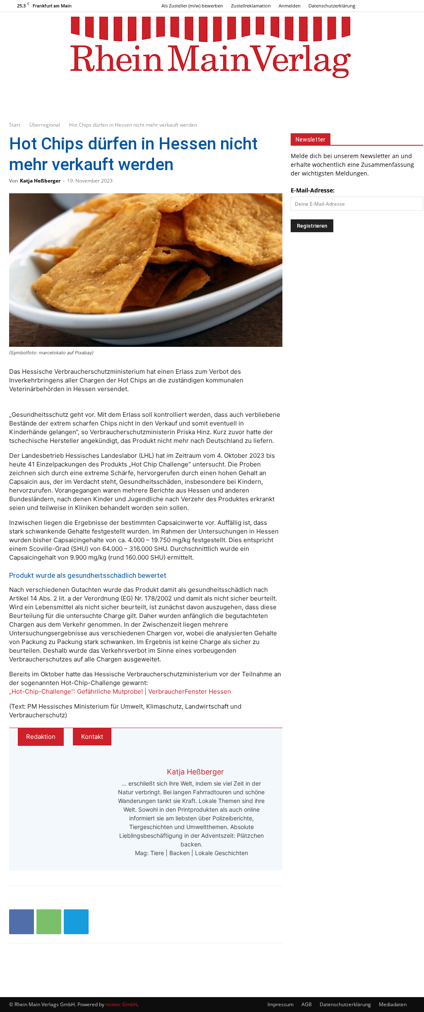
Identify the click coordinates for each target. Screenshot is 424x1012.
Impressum (280, 1004)
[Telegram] (76, 921)
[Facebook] (381, 6)
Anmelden (290, 5)
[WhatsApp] (48, 921)
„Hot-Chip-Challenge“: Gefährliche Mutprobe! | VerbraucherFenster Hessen (120, 691)
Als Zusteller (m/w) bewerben (192, 5)
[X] (408, 6)
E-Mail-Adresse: (313, 190)
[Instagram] (395, 6)
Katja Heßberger (40, 180)
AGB (306, 1004)
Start (14, 124)
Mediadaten (393, 1004)
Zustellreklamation (251, 5)
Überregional (44, 124)
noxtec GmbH (121, 1004)
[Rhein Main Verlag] (212, 47)
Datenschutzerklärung (331, 5)
